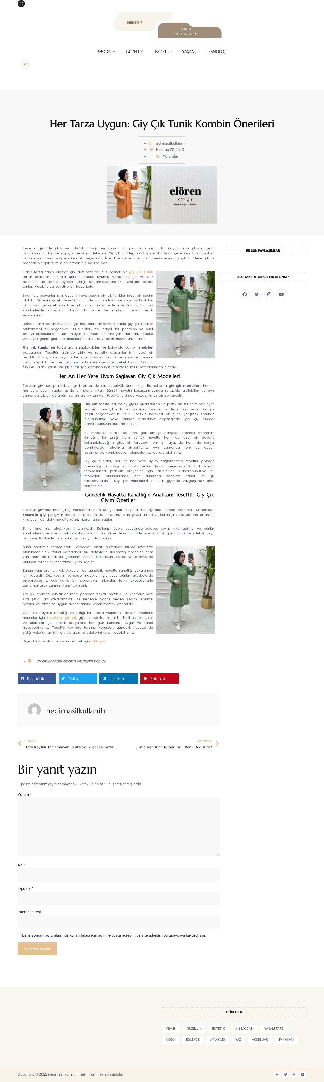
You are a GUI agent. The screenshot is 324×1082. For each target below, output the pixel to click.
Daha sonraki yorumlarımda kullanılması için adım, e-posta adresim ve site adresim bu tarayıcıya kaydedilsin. (114, 935)
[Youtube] (281, 294)
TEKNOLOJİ (216, 51)
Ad (21, 865)
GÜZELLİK (134, 51)
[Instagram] (21, 3)
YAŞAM (189, 51)
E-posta (25, 888)
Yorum (24, 794)
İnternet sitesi (29, 912)
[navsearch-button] (26, 64)
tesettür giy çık (62, 617)
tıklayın (98, 641)
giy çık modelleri (49, 661)
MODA (104, 51)
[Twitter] (257, 294)
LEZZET (160, 51)
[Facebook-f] (277, 1074)
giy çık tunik (141, 271)
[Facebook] (245, 294)
